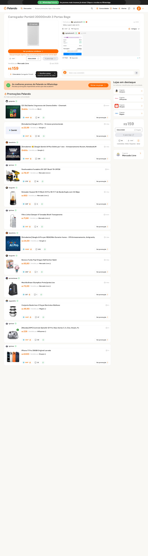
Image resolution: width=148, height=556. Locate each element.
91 (38, 117)
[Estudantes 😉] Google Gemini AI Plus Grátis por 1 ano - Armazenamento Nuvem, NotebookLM (59, 147)
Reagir (66, 58)
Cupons (129, 154)
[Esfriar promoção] (63, 29)
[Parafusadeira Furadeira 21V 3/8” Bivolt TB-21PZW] (13, 182)
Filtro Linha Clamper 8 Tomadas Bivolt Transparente (42, 215)
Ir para (49, 58)
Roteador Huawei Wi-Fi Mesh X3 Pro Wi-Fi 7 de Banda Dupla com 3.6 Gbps (51, 192)
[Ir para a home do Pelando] (10, 8)
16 (37, 181)
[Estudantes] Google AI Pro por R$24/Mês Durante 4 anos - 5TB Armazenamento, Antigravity (58, 237)
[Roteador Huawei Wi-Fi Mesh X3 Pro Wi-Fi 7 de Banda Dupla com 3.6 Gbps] (13, 205)
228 (39, 159)
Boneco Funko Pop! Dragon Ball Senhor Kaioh (39, 260)
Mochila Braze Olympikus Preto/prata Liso (38, 282)
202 (39, 249)
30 (38, 340)
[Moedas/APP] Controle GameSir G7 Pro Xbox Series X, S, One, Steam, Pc (50, 328)
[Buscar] (92, 8)
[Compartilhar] (43, 117)
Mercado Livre (23, 63)
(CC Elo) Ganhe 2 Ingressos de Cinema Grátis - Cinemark (44, 105)
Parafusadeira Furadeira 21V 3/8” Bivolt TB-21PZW (41, 169)
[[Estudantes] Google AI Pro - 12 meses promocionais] (13, 137)
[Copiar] (38, 58)
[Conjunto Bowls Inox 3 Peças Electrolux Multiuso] (13, 318)
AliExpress (40, 331)
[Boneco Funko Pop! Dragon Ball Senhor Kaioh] (13, 273)
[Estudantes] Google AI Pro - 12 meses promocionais (42, 124)
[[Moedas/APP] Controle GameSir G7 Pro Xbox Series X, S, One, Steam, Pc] (13, 341)
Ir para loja (127, 135)
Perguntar (76, 29)
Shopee (41, 354)
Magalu (41, 309)
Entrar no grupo (97, 85)
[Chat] (129, 8)
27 (38, 317)
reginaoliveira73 (77, 22)
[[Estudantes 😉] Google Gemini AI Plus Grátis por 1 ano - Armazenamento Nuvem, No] (13, 160)
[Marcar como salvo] (138, 141)
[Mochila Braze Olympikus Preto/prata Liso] (13, 296)
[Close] (55, 73)
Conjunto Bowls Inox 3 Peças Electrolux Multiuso (41, 305)
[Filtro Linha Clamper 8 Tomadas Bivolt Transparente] (13, 228)
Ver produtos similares (32, 51)
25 (38, 362)
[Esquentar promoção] (69, 29)
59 (39, 136)
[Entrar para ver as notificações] (134, 8)
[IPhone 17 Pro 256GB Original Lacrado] (13, 364)
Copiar (138, 130)
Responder (75, 58)
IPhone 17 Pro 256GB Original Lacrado (36, 350)
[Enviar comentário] (136, 73)
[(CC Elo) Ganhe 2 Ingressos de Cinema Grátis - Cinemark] (13, 119)
